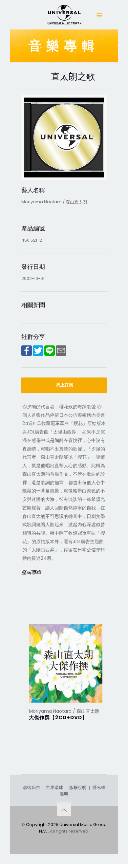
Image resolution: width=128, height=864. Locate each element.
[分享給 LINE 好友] (49, 354)
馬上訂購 (64, 385)
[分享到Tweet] (38, 354)
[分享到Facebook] (26, 354)
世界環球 (54, 787)
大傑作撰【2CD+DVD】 (58, 717)
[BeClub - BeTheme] (64, 16)
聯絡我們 (31, 787)
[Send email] (61, 354)
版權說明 (77, 787)
